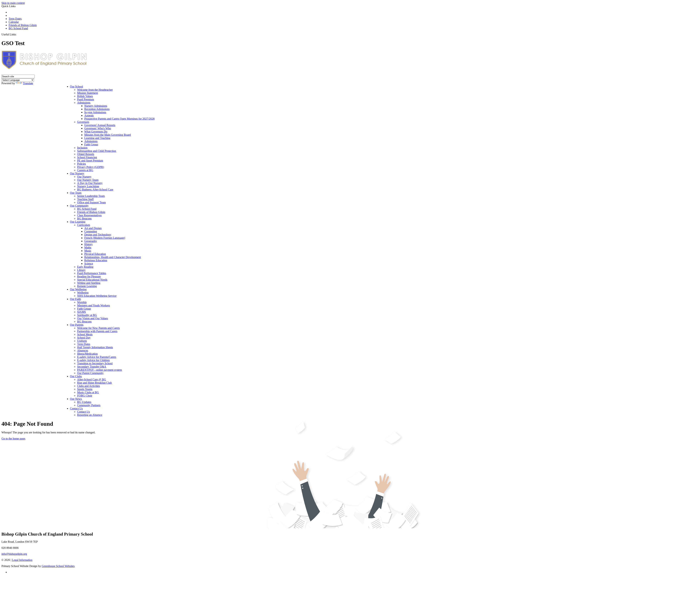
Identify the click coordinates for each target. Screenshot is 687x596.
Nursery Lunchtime (88, 186)
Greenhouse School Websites (58, 566)
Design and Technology (97, 234)
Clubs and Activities (88, 385)
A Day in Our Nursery (90, 183)
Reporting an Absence (89, 414)
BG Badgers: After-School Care (95, 189)
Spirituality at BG (87, 315)
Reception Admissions (96, 109)
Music (87, 250)
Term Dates (15, 18)
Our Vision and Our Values (92, 318)
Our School (76, 86)
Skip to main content (13, 2)
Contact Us (76, 408)
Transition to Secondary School (95, 363)
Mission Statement (87, 92)
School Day (84, 337)
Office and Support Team (91, 202)
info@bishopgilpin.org (14, 553)
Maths (87, 247)
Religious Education (95, 260)
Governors (83, 121)
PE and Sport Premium (90, 160)
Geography (90, 241)
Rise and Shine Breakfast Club (94, 382)
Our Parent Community (90, 373)
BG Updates (84, 402)
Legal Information (22, 559)
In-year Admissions (95, 112)
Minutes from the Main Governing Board (107, 134)
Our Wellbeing (78, 289)
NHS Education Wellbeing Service (96, 295)
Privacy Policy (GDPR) (90, 166)
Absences (82, 350)
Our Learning (77, 221)
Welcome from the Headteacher (95, 89)
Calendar (14, 21)
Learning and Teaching (97, 138)
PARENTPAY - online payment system (99, 369)
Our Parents (76, 324)
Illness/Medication (87, 353)
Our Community (79, 205)
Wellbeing (83, 292)
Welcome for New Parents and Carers (98, 327)
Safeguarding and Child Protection (96, 150)
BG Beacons (84, 218)
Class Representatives (89, 215)
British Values (85, 96)
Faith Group (91, 144)
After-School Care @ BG (91, 379)
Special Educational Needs (92, 279)
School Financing (87, 157)
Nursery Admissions (95, 105)
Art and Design (93, 228)
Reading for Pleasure (89, 276)
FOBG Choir (84, 395)
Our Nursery (77, 173)
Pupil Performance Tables (91, 273)
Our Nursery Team (87, 179)
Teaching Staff (85, 199)
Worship (82, 302)
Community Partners (88, 405)
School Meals (84, 334)
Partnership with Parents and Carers (97, 331)
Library (81, 270)
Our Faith (75, 299)
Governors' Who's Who (97, 128)
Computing (90, 231)
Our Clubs (76, 376)
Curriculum (83, 224)
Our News (76, 398)
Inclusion (82, 147)
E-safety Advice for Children (93, 360)
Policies (81, 163)
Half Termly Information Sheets (95, 347)
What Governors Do (95, 131)
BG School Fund (18, 28)
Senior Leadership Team (91, 195)
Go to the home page (13, 438)
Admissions (83, 102)
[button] (17, 34)
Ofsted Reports (85, 154)
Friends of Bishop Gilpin (23, 25)
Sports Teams (84, 389)
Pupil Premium (85, 99)
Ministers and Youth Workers (93, 305)
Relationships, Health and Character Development (112, 257)
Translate (28, 83)
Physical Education (95, 253)
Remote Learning (87, 286)
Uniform (82, 340)
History (88, 244)
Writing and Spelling (88, 282)
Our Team (75, 192)
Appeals (89, 115)
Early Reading (85, 266)
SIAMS (81, 311)
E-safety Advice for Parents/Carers (96, 356)
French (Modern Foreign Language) (104, 237)
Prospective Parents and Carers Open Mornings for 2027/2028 (119, 118)
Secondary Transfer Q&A (91, 366)
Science (88, 263)
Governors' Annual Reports (99, 125)
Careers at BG (85, 170)
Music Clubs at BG (88, 392)
